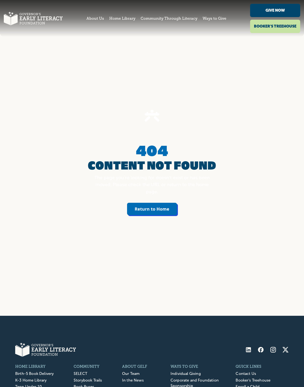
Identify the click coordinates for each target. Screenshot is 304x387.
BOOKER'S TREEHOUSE (275, 26)
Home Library (122, 18)
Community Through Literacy (169, 18)
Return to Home (152, 209)
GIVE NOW (275, 10)
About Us (95, 18)
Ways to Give (214, 18)
